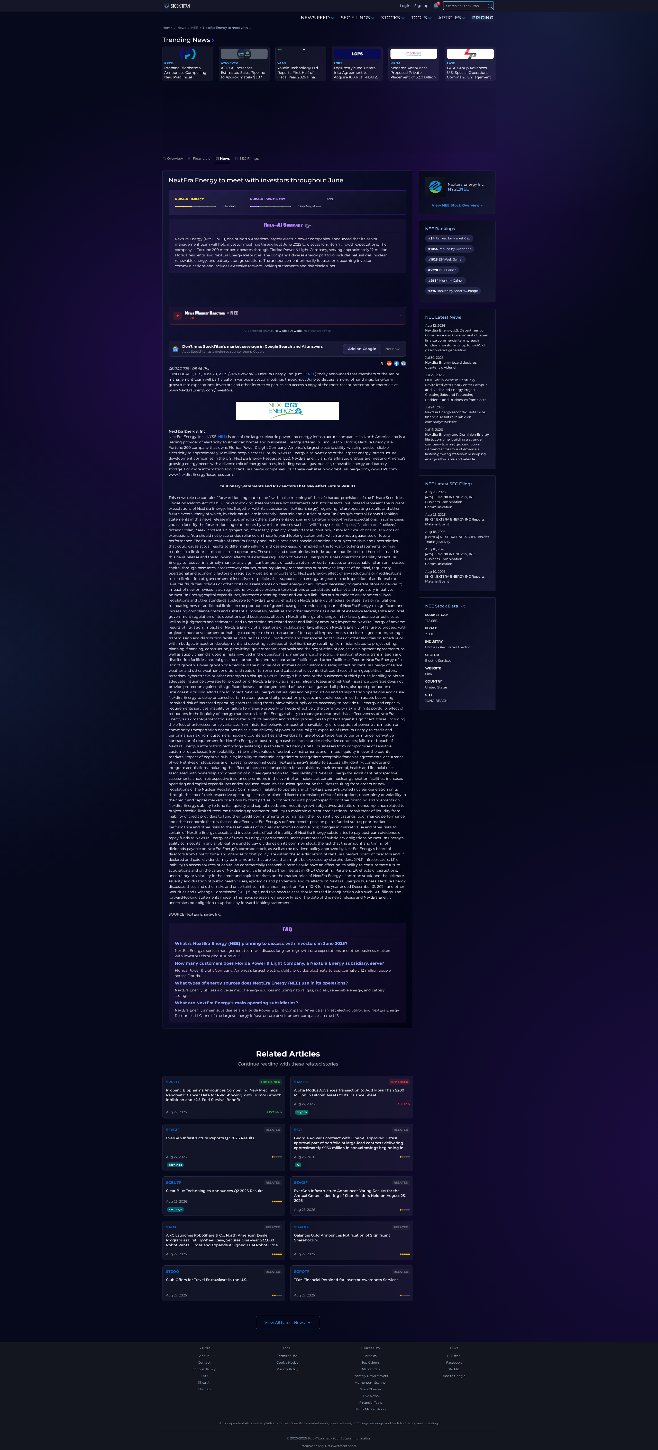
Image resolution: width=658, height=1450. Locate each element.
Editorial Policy (204, 1369)
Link (428, 674)
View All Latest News (284, 1322)
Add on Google (362, 349)
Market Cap (436, 615)
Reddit (454, 1369)
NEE (311, 374)
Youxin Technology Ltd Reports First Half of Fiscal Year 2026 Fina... (297, 72)
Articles (371, 1356)
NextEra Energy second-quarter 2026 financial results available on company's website (455, 417)
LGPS (338, 63)
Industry (434, 641)
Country (433, 681)
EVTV (234, 63)
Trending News (186, 39)
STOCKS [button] (390, 18)
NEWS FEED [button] (315, 18)
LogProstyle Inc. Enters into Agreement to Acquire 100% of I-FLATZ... (356, 72)
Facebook (454, 1362)
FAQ (204, 1376)
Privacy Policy (287, 1369)
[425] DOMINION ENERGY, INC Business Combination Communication (450, 502)
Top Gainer (270, 1082)
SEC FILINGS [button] (355, 18)
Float (431, 628)
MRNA (395, 63)
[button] (308, 226)
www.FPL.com (384, 469)
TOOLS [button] (419, 18)
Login (405, 5)
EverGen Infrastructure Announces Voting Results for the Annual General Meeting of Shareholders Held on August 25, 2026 (350, 1195)
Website (433, 668)
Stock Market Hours (370, 1409)
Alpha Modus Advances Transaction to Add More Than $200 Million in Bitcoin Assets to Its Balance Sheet (349, 1092)
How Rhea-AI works (288, 331)
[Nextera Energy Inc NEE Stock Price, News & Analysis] (435, 187)
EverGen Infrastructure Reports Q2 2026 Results (210, 1138)
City (429, 695)
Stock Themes (371, 1389)
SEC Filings (249, 158)
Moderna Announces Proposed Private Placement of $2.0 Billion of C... (413, 75)
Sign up (421, 5)
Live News (371, 1396)
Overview (175, 158)
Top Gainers (371, 1362)
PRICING (483, 18)
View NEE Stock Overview (457, 205)
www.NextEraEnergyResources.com (201, 474)
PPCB (168, 63)
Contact (204, 1362)
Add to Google (454, 1376)
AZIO (225, 63)
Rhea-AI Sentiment (267, 199)
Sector (432, 655)
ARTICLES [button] (449, 18)
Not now (392, 349)
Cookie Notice (287, 1362)
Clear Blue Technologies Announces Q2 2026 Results (214, 1190)
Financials (201, 158)
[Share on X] (381, 363)
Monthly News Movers (370, 1376)
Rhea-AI (204, 1382)
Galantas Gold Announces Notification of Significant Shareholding (342, 1237)
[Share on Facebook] (395, 363)
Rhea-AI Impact (189, 199)
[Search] (490, 6)
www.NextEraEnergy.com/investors (200, 390)
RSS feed (454, 1356)
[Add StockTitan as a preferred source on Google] (402, 363)
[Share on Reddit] (388, 363)
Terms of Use (287, 1356)
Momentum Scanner (371, 1382)
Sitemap (204, 1389)
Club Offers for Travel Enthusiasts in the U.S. (206, 1279)
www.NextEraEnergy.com (346, 469)
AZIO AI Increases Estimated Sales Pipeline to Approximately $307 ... (243, 72)
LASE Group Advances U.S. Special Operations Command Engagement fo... (469, 75)
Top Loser (399, 1082)
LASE (451, 63)
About (204, 1356)
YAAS (281, 63)
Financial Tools (370, 1402)
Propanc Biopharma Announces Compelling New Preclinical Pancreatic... (185, 75)
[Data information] (463, 606)
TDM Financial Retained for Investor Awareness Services (346, 1279)
